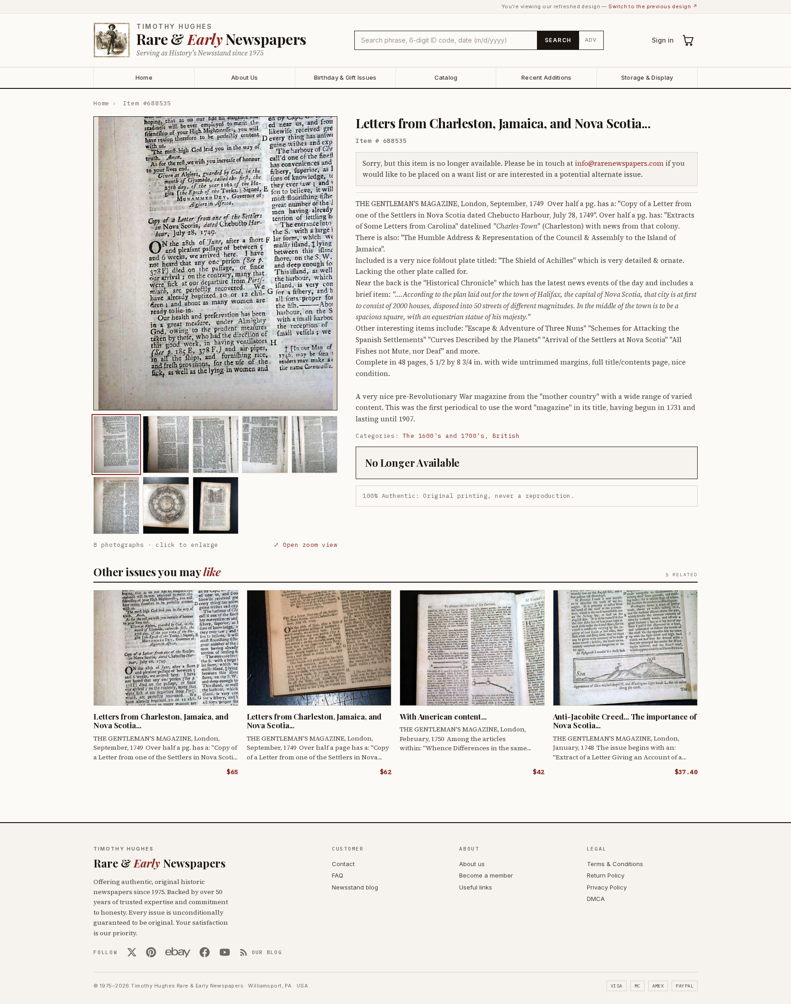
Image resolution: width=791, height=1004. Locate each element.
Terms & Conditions (615, 864)
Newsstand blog (355, 887)
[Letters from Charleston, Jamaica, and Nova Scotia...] (116, 444)
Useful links (475, 887)
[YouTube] (225, 952)
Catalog (446, 77)
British (506, 436)
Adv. (591, 40)
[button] (215, 263)
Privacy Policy (607, 887)
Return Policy (605, 875)
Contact (343, 864)
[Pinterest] (151, 952)
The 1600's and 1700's (444, 436)
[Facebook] (205, 952)
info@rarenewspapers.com (619, 163)
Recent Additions (546, 77)
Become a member (486, 875)
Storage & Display (647, 77)
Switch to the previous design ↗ (653, 6)
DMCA (596, 898)
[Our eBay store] (177, 952)
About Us (244, 77)
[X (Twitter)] (132, 952)
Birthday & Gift (345, 77)
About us (472, 864)
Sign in (663, 40)
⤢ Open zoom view (305, 545)
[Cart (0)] (688, 40)
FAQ (337, 875)
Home (143, 77)
